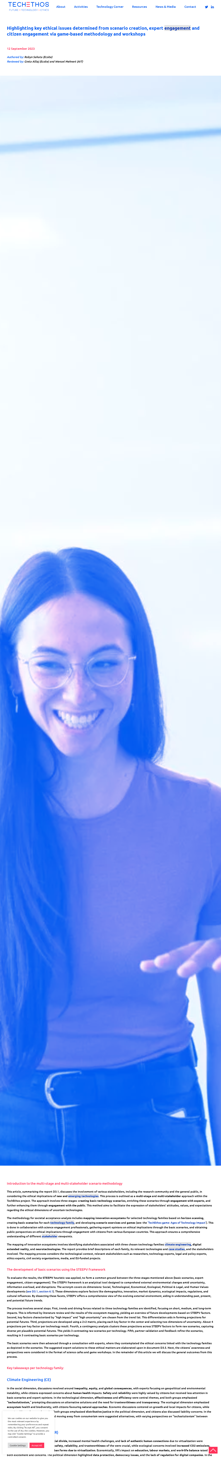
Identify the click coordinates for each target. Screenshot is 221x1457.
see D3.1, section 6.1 (40, 1291)
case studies (177, 1249)
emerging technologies (83, 1196)
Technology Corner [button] (109, 6)
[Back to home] (28, 6)
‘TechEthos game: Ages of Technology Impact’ (177, 1222)
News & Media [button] (166, 6)
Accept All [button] (37, 1445)
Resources (139, 6)
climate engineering (178, 1244)
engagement (177, 28)
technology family (62, 1222)
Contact (190, 6)
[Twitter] (206, 7)
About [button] (60, 6)
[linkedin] (212, 7)
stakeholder (49, 1236)
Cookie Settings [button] (18, 1445)
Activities (81, 6)
